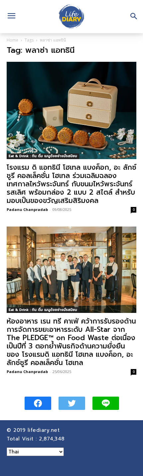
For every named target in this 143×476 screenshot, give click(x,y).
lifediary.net (45, 430)
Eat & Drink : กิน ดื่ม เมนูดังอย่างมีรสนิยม (43, 155)
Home (12, 40)
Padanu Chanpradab (27, 209)
